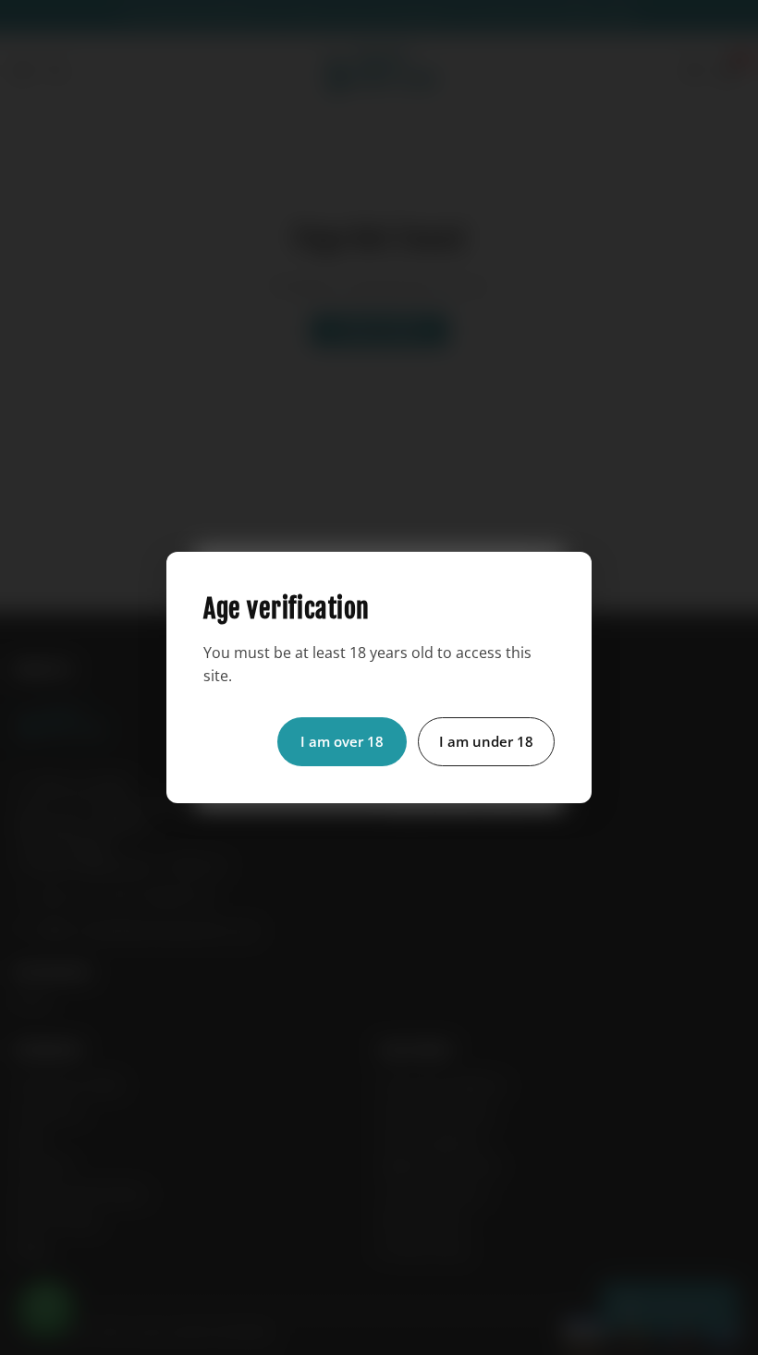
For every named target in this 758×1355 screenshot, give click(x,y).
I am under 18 (486, 741)
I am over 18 (342, 741)
